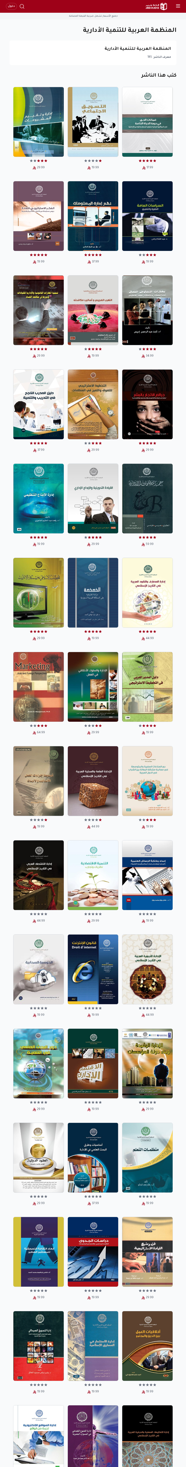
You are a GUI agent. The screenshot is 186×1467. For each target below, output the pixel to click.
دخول (11, 6)
